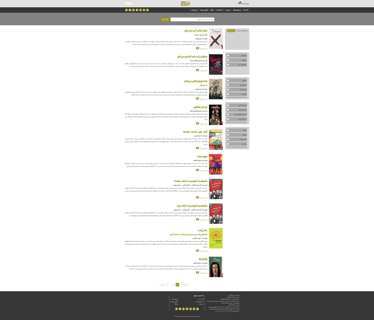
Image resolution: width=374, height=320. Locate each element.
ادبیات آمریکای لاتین (240, 114)
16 (167, 284)
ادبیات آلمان (242, 105)
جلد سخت (243, 139)
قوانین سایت (204, 10)
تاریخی (244, 80)
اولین (185, 284)
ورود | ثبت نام (245, 4)
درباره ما (227, 10)
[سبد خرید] (239, 3)
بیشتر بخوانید (203, 49)
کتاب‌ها (245, 10)
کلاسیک (244, 94)
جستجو (128, 4)
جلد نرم (244, 144)
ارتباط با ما (219, 10)
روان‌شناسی (242, 89)
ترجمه (244, 135)
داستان (244, 60)
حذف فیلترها (231, 30)
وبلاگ (212, 10)
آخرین (162, 284)
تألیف (244, 130)
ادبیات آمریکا (242, 110)
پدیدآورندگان (237, 10)
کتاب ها (201, 299)
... (170, 284)
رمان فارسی (242, 85)
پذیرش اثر (194, 10)
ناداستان (243, 55)
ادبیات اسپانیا (242, 119)
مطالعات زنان (242, 64)
